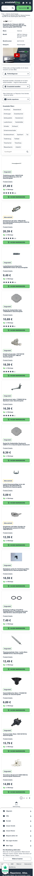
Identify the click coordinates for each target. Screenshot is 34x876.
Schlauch (15, 126)
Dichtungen (7, 114)
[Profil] (30, 3)
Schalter (6, 126)
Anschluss (7, 110)
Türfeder (16, 139)
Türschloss (18, 143)
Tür (27, 135)
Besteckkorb (17, 110)
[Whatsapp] (23, 3)
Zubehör (18, 147)
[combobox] (6, 8)
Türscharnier (8, 143)
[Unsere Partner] (31, 831)
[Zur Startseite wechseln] (13, 2)
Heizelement (19, 118)
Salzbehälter (19, 122)
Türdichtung (7, 139)
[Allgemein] (31, 811)
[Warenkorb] (26, 3)
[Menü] (2, 2)
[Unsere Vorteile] (31, 826)
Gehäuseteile (8, 118)
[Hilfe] (31, 816)
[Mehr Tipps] (31, 845)
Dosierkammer (18, 114)
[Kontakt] (31, 821)
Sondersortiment (9, 135)
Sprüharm (20, 135)
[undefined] (29, 798)
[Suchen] (13, 8)
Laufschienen (8, 122)
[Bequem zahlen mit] (31, 835)
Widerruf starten (17, 859)
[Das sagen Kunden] (31, 840)
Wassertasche (8, 147)
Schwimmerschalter (10, 130)
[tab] (16, 74)
